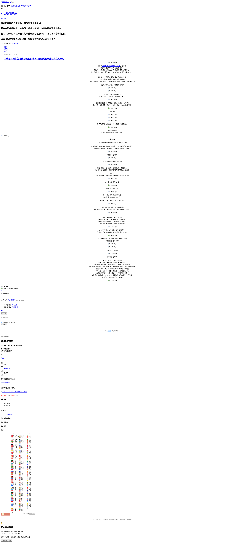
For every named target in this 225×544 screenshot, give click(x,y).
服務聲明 (129, 519)
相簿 (5, 47)
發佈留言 (3, 324)
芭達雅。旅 (15, 307)
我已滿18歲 (4, 540)
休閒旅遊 (15, 43)
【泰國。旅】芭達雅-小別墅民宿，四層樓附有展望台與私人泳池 (34, 59)
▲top (2, 310)
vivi (2, 290)
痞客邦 (10, 300)
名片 (5, 51)
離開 (10, 540)
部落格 (6, 49)
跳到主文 (3, 18)
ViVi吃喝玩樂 (9, 13)
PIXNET (99, 519)
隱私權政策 (122, 519)
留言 (13, 300)
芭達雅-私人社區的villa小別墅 (111, 66)
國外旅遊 (14, 305)
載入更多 (3, 313)
